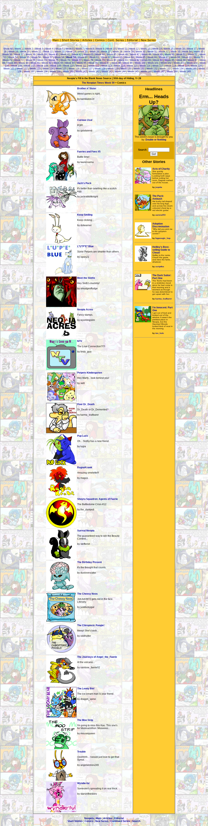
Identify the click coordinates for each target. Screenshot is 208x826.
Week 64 (129, 57)
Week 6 (69, 48)
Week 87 (192, 60)
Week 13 (145, 48)
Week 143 (107, 71)
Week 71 (7, 60)
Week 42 (77, 54)
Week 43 (88, 54)
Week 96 (93, 63)
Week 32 (164, 51)
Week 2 (29, 48)
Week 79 (100, 60)
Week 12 (134, 48)
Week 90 (23, 63)
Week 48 (146, 54)
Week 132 (152, 68)
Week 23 (59, 51)
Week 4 (49, 48)
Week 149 (185, 71)
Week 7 (80, 48)
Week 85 (169, 60)
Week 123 (35, 68)
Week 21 (36, 51)
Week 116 (145, 65)
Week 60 (83, 57)
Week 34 (187, 51)
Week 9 (100, 48)
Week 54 (13, 57)
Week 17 (192, 48)
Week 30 (140, 51)
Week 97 (104, 63)
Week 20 (25, 51)
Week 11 (122, 48)
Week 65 (140, 57)
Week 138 (42, 71)
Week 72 (19, 60)
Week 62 (106, 57)
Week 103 (179, 63)
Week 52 (192, 54)
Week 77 (77, 60)
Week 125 (61, 68)
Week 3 (39, 48)
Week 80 (111, 60)
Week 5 (59, 48)
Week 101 (153, 63)
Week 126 (74, 68)
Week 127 (87, 68)
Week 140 (68, 71)
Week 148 (172, 71)
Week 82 (135, 60)
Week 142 (94, 71)
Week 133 (165, 68)
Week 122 (22, 68)
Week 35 (198, 51)
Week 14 (157, 48)
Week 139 (55, 71)
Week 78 (88, 60)
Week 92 (47, 63)
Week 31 (152, 51)
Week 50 (169, 54)
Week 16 (180, 48)
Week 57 (48, 57)
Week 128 (100, 68)
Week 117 (157, 65)
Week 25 (83, 51)
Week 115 (132, 65)
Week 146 (146, 71)
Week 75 (53, 60)
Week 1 (19, 48)
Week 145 (133, 71)
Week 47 (135, 54)
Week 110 (68, 65)
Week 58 (59, 57)
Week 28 (117, 51)
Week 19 (13, 51)
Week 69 (187, 57)
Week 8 (90, 48)
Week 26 (94, 51)
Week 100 (140, 63)
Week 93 (58, 63)
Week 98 (116, 63)
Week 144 (120, 71)
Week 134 (178, 68)
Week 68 (175, 57)
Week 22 (48, 51)
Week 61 (94, 57)
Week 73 (30, 60)
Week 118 (170, 65)
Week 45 (111, 54)
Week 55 (24, 57)
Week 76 (65, 60)
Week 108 (42, 65)
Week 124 (48, 68)
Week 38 (30, 54)
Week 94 (70, 63)
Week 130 (126, 68)
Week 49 (158, 54)
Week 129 (113, 68)
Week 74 (42, 60)
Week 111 (81, 65)
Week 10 (111, 48)
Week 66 (152, 57)
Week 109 (55, 65)
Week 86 (181, 60)
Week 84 (158, 60)
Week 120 (196, 65)
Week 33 (175, 51)
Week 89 (12, 63)
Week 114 (119, 65)
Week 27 (106, 51)
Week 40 (53, 54)
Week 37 (19, 54)
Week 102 (166, 63)
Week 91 (35, 63)
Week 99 (128, 63)
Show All (8, 48)
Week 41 (65, 54)
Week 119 (183, 65)
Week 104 (192, 63)
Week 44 (100, 54)
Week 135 (191, 68)
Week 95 (81, 63)
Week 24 (71, 51)
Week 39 (42, 54)
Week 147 (159, 71)
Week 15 (168, 48)
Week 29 (129, 51)
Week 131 (139, 68)
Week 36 (7, 54)
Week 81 (123, 60)
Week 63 (117, 57)
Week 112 (93, 65)
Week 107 (29, 65)
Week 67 (164, 57)
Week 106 (16, 65)
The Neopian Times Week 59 (98, 82)
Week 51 (181, 54)
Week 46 (123, 54)
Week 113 (106, 65)
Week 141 (81, 71)
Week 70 (198, 57)
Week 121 (9, 68)
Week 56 (36, 57)
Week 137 (29, 71)
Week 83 (146, 60)
